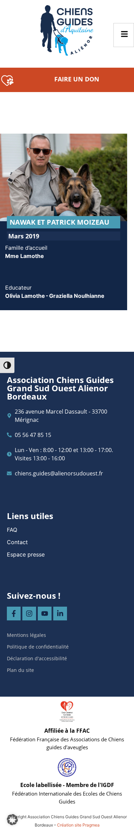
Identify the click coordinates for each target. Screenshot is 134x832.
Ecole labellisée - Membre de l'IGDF (67, 785)
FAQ (12, 529)
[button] (12, 819)
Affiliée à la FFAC (67, 730)
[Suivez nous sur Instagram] (29, 613)
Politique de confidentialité (38, 646)
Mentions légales (26, 635)
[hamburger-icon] (123, 35)
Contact (17, 542)
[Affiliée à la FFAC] (67, 711)
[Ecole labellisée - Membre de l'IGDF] (67, 767)
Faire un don (76, 79)
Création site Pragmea (78, 825)
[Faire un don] (7, 80)
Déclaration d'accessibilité (37, 658)
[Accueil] (67, 30)
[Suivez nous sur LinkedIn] (60, 613)
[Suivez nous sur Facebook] (14, 613)
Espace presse (26, 554)
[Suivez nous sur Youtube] (45, 613)
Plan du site (20, 670)
